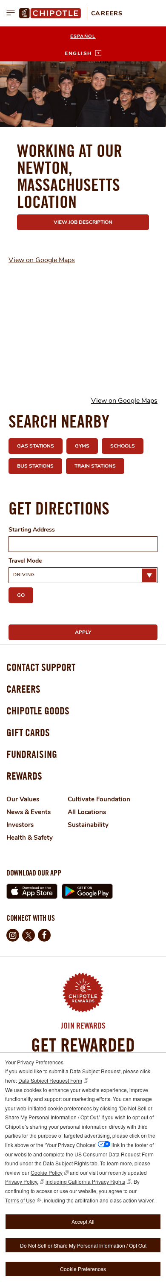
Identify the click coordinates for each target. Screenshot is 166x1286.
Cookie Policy (47, 1172)
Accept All (83, 1221)
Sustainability (88, 825)
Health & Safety (29, 837)
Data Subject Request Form (50, 1080)
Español (82, 36)
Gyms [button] (82, 445)
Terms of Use (20, 1200)
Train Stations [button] (95, 465)
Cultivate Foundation (99, 799)
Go (21, 595)
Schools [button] (122, 445)
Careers (107, 13)
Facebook (44, 935)
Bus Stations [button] (35, 465)
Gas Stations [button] (35, 445)
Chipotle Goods (37, 710)
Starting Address (32, 530)
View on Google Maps (42, 260)
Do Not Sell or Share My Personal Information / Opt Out (83, 1245)
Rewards (24, 775)
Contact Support (40, 667)
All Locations (87, 812)
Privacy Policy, (21, 1181)
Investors (20, 825)
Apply (83, 632)
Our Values (22, 799)
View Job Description (83, 222)
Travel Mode (25, 561)
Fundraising (31, 754)
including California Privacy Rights (85, 1181)
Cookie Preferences (83, 1268)
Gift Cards (28, 732)
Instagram (12, 935)
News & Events (28, 812)
